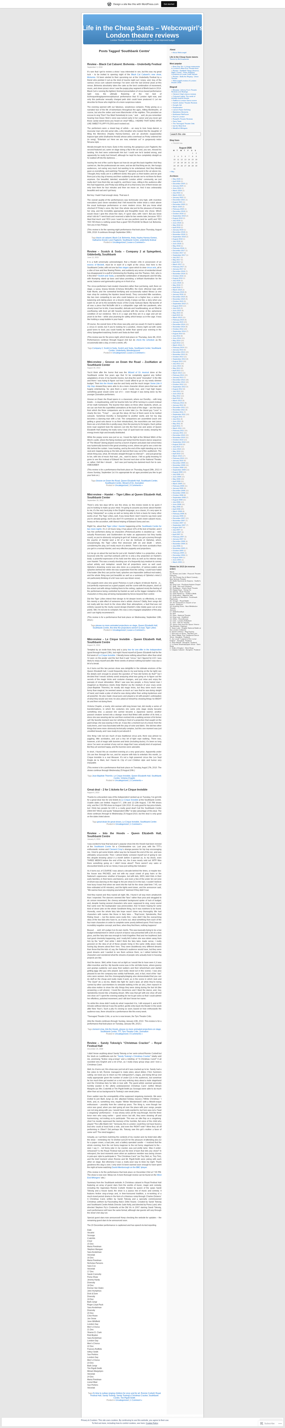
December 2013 (179, 352)
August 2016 (178, 278)
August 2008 (178, 500)
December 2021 (179, 200)
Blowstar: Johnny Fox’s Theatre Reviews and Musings (184, 91)
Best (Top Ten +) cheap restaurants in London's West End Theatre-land (185, 67)
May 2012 (176, 396)
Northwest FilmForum (181, 114)
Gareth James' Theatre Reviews (185, 103)
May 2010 (176, 451)
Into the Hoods (111, 1029)
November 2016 (179, 273)
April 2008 (176, 509)
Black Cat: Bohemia (121, 238)
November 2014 (179, 327)
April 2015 (176, 315)
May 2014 (176, 340)
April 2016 (176, 287)
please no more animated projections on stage (116, 625)
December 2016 (179, 271)
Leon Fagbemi (115, 240)
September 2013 (179, 359)
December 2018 (179, 232)
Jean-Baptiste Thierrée (102, 776)
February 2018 (178, 248)
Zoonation (139, 483)
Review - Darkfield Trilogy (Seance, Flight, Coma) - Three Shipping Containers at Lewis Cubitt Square (185, 72)
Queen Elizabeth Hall (130, 481)
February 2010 (178, 458)
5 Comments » (136, 1034)
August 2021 (178, 202)
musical (138, 372)
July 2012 (176, 391)
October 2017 (178, 253)
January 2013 (178, 377)
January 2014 (178, 350)
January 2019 (178, 230)
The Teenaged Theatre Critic (184, 123)
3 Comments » (136, 485)
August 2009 (178, 472)
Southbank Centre (131, 240)
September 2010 (179, 442)
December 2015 (179, 297)
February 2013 (178, 375)
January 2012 (178, 405)
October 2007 (178, 523)
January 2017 (178, 269)
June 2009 (177, 477)
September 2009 (179, 470)
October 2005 (178, 550)
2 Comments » (136, 780)
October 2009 (178, 467)
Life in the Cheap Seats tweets (184, 57)
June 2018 (177, 243)
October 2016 (178, 276)
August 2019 (178, 218)
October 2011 (178, 412)
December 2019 (179, 211)
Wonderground (133, 350)
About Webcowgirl (179, 52)
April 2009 (176, 481)
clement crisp (98, 1029)
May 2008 (176, 507)
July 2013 (176, 364)
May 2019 (176, 225)
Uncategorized (119, 242)
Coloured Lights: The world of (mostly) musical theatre (183, 97)
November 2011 (179, 410)
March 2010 (177, 456)
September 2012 (179, 387)
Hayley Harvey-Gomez (147, 238)
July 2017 (176, 257)
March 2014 (177, 345)
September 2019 (179, 216)
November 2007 (179, 520)
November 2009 (179, 465)
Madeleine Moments (180, 112)
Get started (169, 4)
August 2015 (178, 306)
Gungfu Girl (177, 105)
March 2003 (177, 562)
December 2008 (179, 490)
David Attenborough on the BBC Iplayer (129, 1167)
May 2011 (176, 424)
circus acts (151, 267)
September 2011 (179, 414)
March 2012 (177, 400)
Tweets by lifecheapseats (179, 59)
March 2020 (177, 207)
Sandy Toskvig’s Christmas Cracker (134, 1056)
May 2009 (176, 479)
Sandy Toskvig (108, 1395)
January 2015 (178, 322)
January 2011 (178, 433)
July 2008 (176, 502)
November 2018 (179, 234)
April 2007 (176, 534)
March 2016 (177, 290)
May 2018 (176, 246)
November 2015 (179, 299)
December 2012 (179, 380)
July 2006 (176, 546)
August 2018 (178, 239)
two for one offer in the (144, 650)
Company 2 (97, 348)
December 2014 (179, 324)
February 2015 (178, 320)
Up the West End (179, 126)
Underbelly (121, 350)
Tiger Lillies (151, 628)
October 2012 (178, 384)
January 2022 (178, 197)
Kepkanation (178, 107)
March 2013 (177, 373)
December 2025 (179, 183)
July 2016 (176, 280)
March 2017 (177, 264)
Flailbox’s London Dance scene (185, 100)
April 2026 (176, 181)
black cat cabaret (103, 238)
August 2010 (178, 444)
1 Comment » (136, 824)
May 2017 (176, 260)
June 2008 (177, 504)
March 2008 (177, 511)
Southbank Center (142, 348)
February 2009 (178, 486)
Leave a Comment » (136, 242)
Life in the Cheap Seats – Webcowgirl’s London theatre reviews (142, 31)
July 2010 (176, 447)
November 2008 (179, 493)
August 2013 (178, 361)
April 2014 (176, 343)
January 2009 (178, 488)
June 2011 (177, 421)
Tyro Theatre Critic (130, 1031)
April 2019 (176, 227)
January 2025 (178, 186)
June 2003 (177, 560)
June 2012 (177, 394)
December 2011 (179, 407)
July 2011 (176, 419)
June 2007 (177, 532)
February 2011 (178, 430)
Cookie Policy (152, 1423)
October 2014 (178, 329)
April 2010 (176, 454)
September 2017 (179, 255)
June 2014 (177, 338)
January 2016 (178, 294)
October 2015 (178, 301)
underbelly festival (148, 240)
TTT (119, 1031)
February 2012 (178, 403)
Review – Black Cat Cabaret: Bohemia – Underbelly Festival (124, 64)
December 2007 (179, 518)
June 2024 (177, 188)
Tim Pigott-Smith (128, 1398)
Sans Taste (177, 121)
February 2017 (178, 267)
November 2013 (179, 354)
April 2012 (176, 398)
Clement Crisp (115, 849)
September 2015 (179, 303)
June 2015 (177, 310)
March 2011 (177, 428)
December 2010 (179, 435)
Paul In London (179, 117)
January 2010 (178, 460)
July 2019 (176, 220)
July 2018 (176, 241)
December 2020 (179, 204)
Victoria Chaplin (128, 778)
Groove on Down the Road (108, 481)
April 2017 (176, 262)
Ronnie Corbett (148, 1393)
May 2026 (176, 179)
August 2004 (178, 557)
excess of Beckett (95, 265)
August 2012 (178, 389)
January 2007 (178, 539)
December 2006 (179, 541)
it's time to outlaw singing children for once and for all (116, 1393)
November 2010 (179, 437)
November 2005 (179, 548)
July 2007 (176, 530)
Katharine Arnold (100, 240)
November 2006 (179, 544)
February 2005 (178, 553)
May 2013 (176, 368)
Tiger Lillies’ (116, 526)
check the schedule (145, 340)
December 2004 (179, 555)
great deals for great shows (109, 822)
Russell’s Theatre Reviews (183, 119)
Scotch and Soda (106, 276)
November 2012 (179, 382)
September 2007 (179, 525)
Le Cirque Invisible (106, 655)
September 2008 (179, 497)
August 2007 (178, 527)
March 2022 (177, 195)
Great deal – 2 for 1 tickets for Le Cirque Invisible (117, 789)
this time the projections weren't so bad (127, 628)
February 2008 (178, 514)
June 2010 (177, 449)
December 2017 (179, 250)
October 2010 (178, 440)
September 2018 (179, 237)
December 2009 (179, 463)
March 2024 (177, 190)
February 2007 (178, 537)
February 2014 (178, 347)
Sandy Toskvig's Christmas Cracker (132, 1395)
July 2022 (176, 193)
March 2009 (177, 484)
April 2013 (176, 370)
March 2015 (177, 317)
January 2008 (178, 516)
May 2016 (176, 285)
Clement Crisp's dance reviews (184, 94)
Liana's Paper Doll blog (181, 110)
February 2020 (178, 209)
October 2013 (178, 357)
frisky (133, 238)
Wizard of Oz (128, 483)
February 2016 (178, 292)
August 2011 (177, 417)
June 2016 (177, 283)
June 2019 (177, 223)
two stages (124, 267)
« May (172, 171)
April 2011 (176, 426)
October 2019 (178, 213)
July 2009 (176, 474)
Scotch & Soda (110, 348)
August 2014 (178, 333)
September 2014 (179, 331)
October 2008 (178, 495)
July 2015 (176, 308)
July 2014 (176, 336)
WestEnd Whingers (180, 128)
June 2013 (177, 366)
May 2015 (176, 313)
